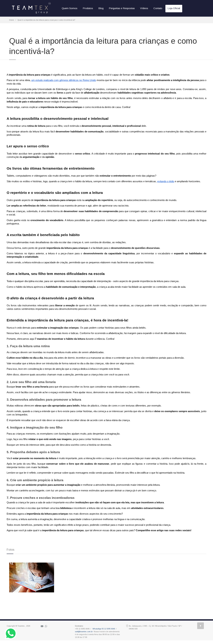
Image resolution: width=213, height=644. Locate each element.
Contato (157, 8)
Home (11, 20)
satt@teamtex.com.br (84, 632)
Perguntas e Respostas (122, 8)
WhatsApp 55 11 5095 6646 (104, 629)
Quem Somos (69, 8)
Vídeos (144, 8)
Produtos (88, 8)
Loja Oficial (174, 8)
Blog (101, 8)
